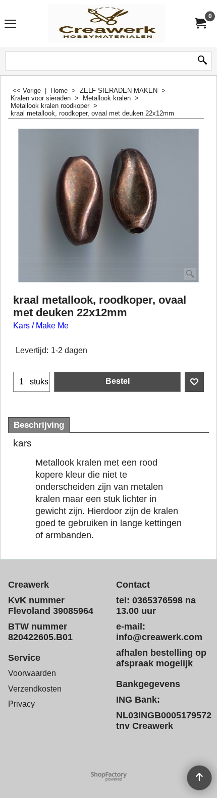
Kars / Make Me (41, 325)
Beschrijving (39, 425)
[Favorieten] (194, 381)
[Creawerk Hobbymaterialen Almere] (106, 23)
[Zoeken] (202, 61)
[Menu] (10, 24)
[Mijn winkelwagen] (199, 23)
